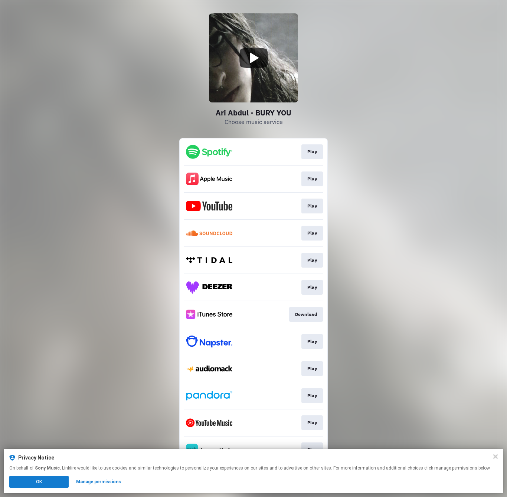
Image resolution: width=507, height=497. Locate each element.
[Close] (495, 456)
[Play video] (253, 58)
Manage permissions (98, 481)
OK (39, 481)
